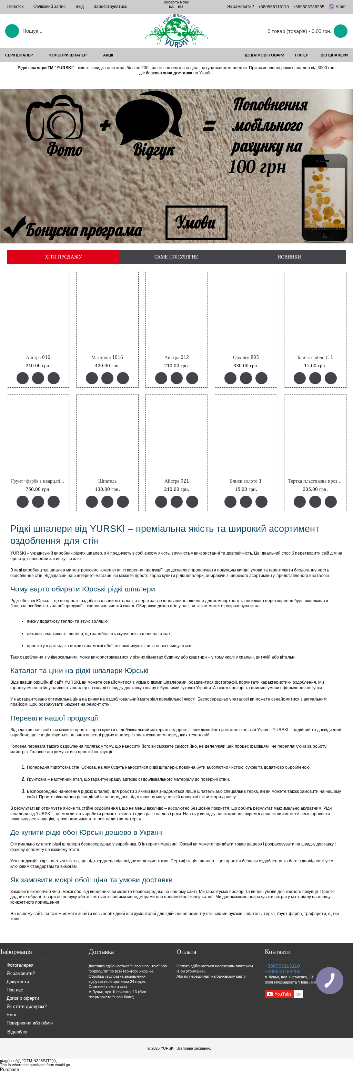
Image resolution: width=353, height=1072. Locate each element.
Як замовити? (21, 973)
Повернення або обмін (30, 1023)
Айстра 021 (176, 481)
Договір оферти (23, 998)
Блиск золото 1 (246, 481)
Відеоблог (17, 1031)
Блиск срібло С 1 (315, 357)
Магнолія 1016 (107, 357)
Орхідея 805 (246, 357)
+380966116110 (282, 966)
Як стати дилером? (27, 1006)
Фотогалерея (20, 965)
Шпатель (107, 481)
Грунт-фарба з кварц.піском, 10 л (39, 481)
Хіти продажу (63, 257)
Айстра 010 (38, 357)
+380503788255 (283, 971)
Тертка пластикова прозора (316, 481)
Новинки (289, 257)
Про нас (15, 989)
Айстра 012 (176, 357)
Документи (18, 981)
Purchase (9, 1069)
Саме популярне (176, 257)
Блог (12, 1014)
